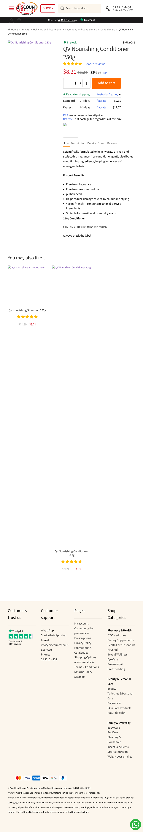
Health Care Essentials (121, 645)
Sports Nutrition (117, 752)
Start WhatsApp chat (53, 635)
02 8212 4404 (49, 659)
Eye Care (112, 659)
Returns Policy (83, 672)
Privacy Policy (82, 643)
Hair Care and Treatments (47, 30)
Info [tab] (66, 143)
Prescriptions (82, 638)
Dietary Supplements (120, 640)
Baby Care (113, 728)
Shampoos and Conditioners (81, 30)
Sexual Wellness (117, 655)
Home (14, 30)
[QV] (70, 130)
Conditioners (108, 30)
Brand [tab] (101, 143)
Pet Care (112, 732)
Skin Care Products (119, 708)
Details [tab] (91, 143)
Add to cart (106, 83)
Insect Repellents (118, 747)
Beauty (25, 30)
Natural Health (116, 713)
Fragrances (114, 703)
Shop (47, 8)
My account (81, 624)
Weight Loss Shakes (119, 757)
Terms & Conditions (86, 667)
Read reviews (95, 64)
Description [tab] (78, 143)
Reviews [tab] (112, 143)
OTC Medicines (116, 635)
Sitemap (79, 677)
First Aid (112, 650)
